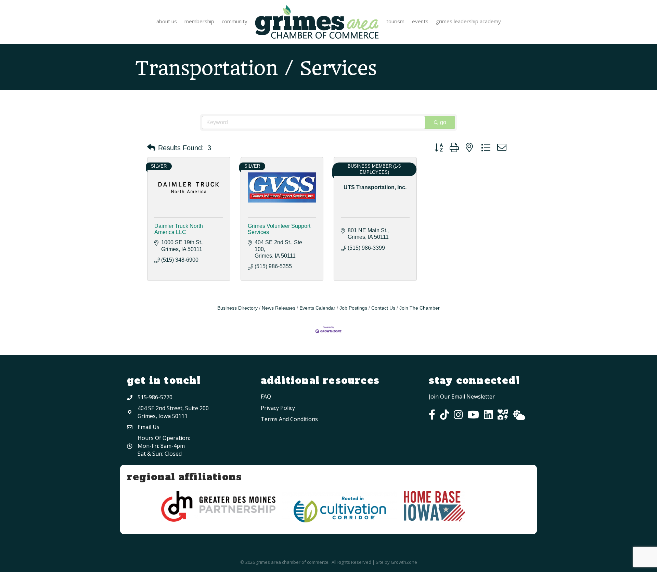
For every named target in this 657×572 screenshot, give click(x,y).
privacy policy (278, 408)
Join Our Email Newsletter (462, 396)
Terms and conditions (289, 419)
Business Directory (237, 308)
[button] (151, 148)
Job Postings (353, 308)
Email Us (148, 427)
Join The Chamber (419, 308)
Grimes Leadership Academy (468, 21)
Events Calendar (317, 308)
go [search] (443, 122)
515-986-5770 (155, 397)
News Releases (278, 308)
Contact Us (383, 308)
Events (420, 21)
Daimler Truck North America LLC (178, 229)
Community (234, 21)
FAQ (266, 396)
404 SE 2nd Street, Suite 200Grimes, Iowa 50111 (173, 412)
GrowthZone (404, 562)
